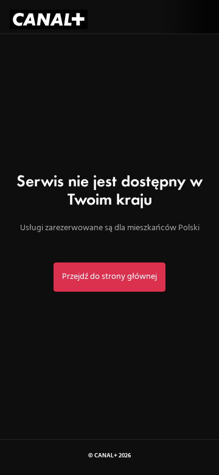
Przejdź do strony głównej (109, 277)
